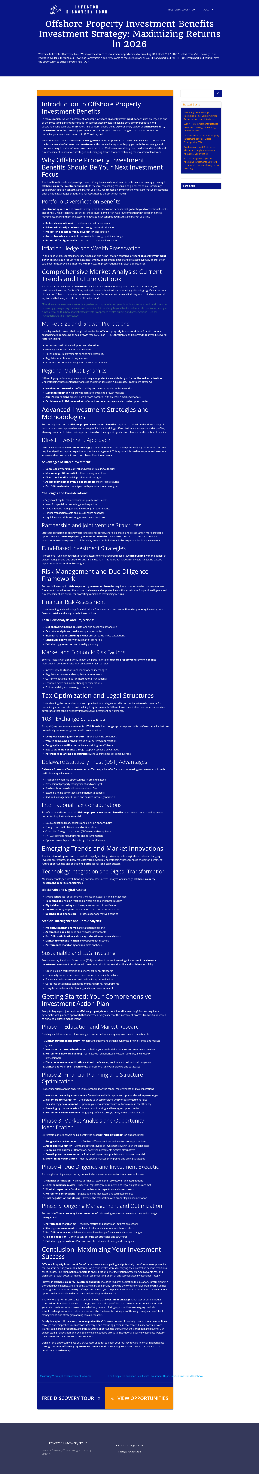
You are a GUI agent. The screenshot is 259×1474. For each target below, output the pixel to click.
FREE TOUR (189, 186)
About (207, 9)
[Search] (218, 93)
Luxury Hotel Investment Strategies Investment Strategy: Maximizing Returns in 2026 (201, 127)
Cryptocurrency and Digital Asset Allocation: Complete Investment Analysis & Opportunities (200, 150)
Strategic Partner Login (129, 1451)
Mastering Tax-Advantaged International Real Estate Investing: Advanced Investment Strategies (200, 115)
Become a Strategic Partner (129, 1445)
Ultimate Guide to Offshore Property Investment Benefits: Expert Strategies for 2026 (201, 139)
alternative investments (55, 1359)
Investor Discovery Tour (181, 9)
